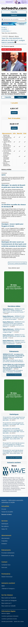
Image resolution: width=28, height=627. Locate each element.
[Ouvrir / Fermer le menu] (2, 19)
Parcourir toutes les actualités (17, 263)
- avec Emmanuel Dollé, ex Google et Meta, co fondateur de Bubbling (14, 368)
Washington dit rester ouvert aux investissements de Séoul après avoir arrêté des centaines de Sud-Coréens (13, 244)
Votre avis (4, 567)
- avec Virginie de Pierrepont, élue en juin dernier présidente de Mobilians (13, 357)
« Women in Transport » (8, 588)
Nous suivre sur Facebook (8, 598)
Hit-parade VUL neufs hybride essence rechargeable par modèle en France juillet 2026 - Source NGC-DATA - (13, 438)
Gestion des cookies (19, 621)
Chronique (4, 173)
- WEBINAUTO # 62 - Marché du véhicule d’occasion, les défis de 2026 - (14, 336)
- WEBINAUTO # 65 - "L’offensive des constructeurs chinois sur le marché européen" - (14, 317)
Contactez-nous (5, 565)
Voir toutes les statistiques (14, 457)
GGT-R (3, 175)
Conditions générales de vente (9, 618)
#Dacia (17, 36)
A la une (3, 509)
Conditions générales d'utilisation (9, 616)
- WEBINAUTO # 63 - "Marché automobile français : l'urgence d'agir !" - (14, 330)
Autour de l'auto (5, 240)
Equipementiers (5, 183)
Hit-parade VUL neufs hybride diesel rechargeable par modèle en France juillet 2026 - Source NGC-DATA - (13, 452)
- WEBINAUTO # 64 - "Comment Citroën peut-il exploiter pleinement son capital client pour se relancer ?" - (14, 324)
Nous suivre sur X (6, 603)
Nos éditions (5, 526)
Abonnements (5, 538)
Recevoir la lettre (6, 514)
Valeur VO (4, 529)
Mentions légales (5, 613)
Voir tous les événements (14, 346)
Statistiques (4, 523)
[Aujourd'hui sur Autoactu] (14, 8)
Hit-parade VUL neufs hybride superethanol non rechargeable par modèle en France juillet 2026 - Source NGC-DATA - (13, 431)
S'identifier (14, 12)
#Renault (11, 36)
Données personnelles (7, 621)
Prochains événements (7, 553)
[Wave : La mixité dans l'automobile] (14, 471)
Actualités (4, 29)
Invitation (4, 543)
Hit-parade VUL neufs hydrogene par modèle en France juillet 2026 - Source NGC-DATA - (13, 424)
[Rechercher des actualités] (26, 19)
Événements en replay (7, 555)
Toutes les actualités (7, 512)
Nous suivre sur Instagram (9, 600)
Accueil (3, 27)
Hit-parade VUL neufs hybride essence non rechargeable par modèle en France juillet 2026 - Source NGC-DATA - (14, 445)
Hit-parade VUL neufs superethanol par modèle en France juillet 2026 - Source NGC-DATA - (14, 418)
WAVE (3, 586)
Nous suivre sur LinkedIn (8, 606)
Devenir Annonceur (6, 576)
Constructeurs (5, 31)
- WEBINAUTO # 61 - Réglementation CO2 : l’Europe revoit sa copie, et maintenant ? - (14, 342)
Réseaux (3, 202)
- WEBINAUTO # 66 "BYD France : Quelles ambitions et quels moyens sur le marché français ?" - (14, 311)
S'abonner (14, 15)
